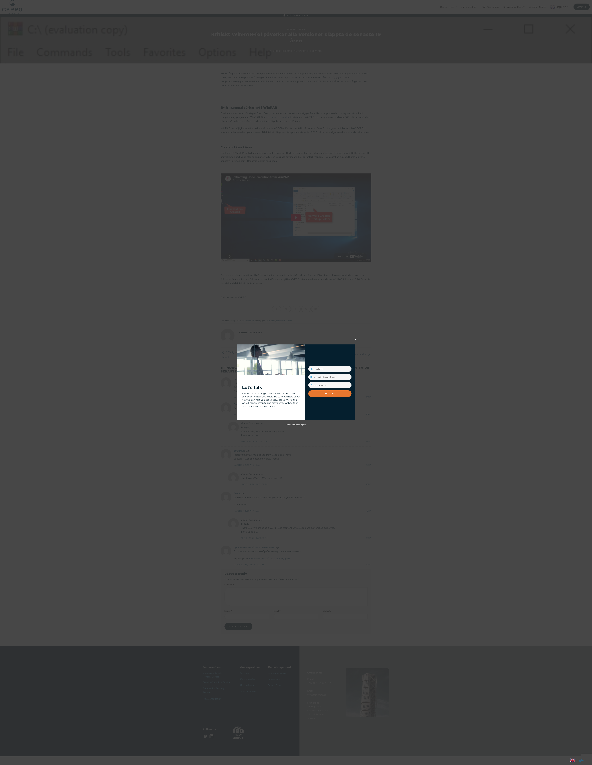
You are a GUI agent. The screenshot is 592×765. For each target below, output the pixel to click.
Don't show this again (296, 424)
